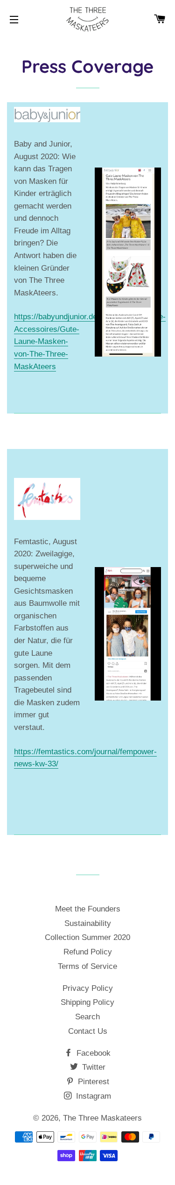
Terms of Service (87, 966)
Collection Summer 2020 (87, 937)
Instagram (92, 1096)
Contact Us (87, 1031)
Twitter (92, 1067)
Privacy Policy (88, 988)
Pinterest (92, 1081)
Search (87, 1016)
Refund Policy (87, 951)
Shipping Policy (87, 1002)
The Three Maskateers (102, 1118)
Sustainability (87, 923)
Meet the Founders (87, 909)
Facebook (92, 1053)
